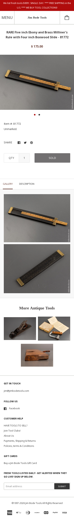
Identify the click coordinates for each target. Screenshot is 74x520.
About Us (9, 435)
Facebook (14, 408)
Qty (11, 158)
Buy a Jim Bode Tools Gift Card (20, 463)
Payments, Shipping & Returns (20, 440)
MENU (7, 17)
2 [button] (39, 114)
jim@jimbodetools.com (16, 390)
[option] (37, 82)
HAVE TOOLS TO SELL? (15, 425)
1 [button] (34, 114)
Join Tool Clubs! (12, 430)
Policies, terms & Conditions (19, 446)
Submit (62, 486)
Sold (52, 158)
